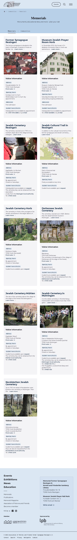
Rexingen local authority (25, 194)
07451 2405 (12, 360)
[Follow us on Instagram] (16, 510)
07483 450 (48, 369)
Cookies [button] (34, 537)
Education (10, 487)
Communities (12, 11)
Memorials (23, 11)
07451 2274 (12, 452)
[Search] (64, 4)
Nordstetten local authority (15, 451)
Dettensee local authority (51, 279)
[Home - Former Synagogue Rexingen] (4, 11)
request (28, 188)
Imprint (12, 537)
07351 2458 (48, 281)
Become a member (11, 506)
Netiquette (27, 537)
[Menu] (70, 4)
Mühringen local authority (51, 362)
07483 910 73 (49, 364)
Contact (6, 537)
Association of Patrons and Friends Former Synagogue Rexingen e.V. (31, 535)
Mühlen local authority (13, 358)
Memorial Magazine (11, 500)
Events (56, 4)
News (7, 483)
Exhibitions (10, 479)
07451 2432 (12, 196)
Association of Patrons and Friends (16, 503)
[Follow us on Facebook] (12, 510)
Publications (8, 497)
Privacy (19, 537)
